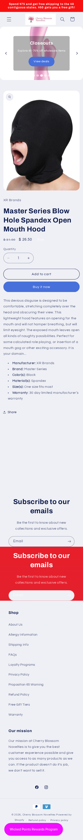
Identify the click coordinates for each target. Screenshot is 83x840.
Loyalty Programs (22, 664)
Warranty (16, 714)
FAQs (13, 654)
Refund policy (37, 820)
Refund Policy (19, 694)
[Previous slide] (6, 53)
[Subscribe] (69, 541)
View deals (41, 61)
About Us (16, 624)
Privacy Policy (19, 674)
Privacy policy (59, 820)
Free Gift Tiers (19, 704)
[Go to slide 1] (34, 75)
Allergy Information (23, 634)
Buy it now (41, 287)
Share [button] (12, 412)
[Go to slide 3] (41, 75)
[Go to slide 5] (49, 75)
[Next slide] (77, 53)
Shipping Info (19, 644)
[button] (9, 19)
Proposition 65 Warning (26, 684)
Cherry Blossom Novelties (39, 815)
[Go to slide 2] (37, 75)
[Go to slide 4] (45, 75)
